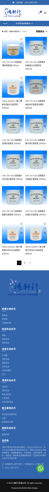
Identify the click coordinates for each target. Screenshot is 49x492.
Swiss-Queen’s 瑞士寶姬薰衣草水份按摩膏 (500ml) (12, 250)
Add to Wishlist (21, 39)
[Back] (5, 23)
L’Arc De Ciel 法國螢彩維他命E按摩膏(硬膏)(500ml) (35, 104)
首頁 (6, 31)
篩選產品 (40, 31)
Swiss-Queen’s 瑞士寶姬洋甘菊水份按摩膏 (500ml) (35, 250)
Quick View (21, 48)
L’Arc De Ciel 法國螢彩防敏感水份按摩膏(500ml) (35, 65)
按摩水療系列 (14, 31)
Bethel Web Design (30, 488)
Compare (21, 43)
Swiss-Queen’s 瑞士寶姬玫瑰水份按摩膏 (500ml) (12, 104)
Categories (23, 23)
